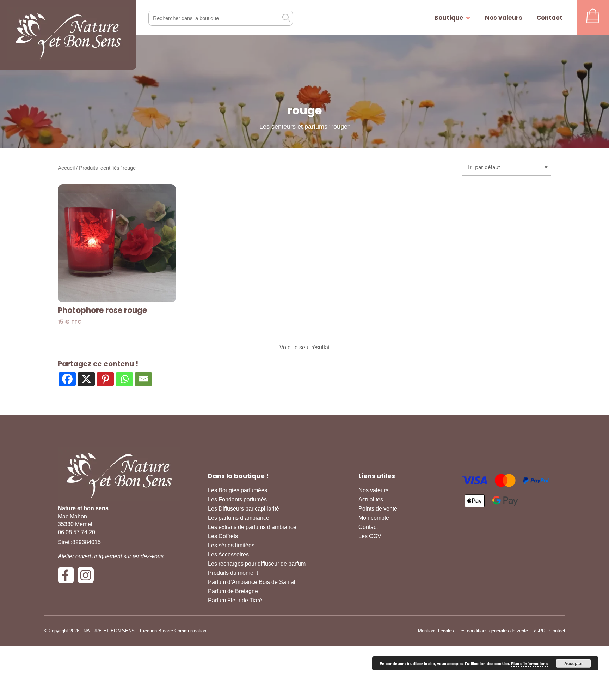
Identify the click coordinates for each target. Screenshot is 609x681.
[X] (86, 379)
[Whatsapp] (124, 379)
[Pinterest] (105, 379)
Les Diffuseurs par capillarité (243, 509)
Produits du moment (233, 573)
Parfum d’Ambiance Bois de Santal (251, 582)
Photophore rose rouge (102, 310)
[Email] (143, 379)
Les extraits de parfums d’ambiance (252, 527)
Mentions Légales (436, 630)
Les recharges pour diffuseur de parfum (257, 564)
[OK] (286, 18)
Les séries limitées (231, 545)
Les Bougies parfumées (237, 490)
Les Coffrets (223, 536)
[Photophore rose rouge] (117, 243)
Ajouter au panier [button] (116, 293)
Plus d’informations (529, 663)
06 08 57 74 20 (76, 532)
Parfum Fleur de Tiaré (235, 600)
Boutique (448, 17)
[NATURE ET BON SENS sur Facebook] (68, 578)
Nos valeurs (503, 17)
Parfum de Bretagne (233, 591)
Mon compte (373, 518)
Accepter (573, 663)
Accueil (66, 168)
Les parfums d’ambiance (238, 518)
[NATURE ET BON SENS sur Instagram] (87, 578)
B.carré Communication (182, 630)
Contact (549, 17)
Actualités (370, 499)
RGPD (538, 630)
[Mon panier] (592, 17)
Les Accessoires (228, 555)
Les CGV (369, 536)
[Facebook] (67, 379)
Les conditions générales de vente (493, 630)
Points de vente (377, 509)
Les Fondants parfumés (237, 499)
